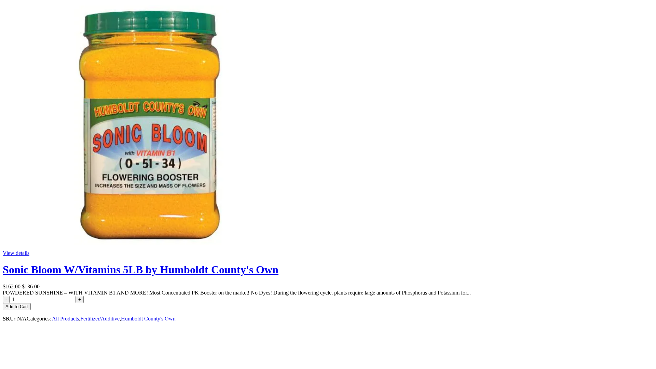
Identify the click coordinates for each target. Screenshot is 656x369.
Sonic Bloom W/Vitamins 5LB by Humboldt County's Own (140, 269)
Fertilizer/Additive (100, 319)
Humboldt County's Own (148, 319)
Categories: (39, 319)
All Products (65, 319)
